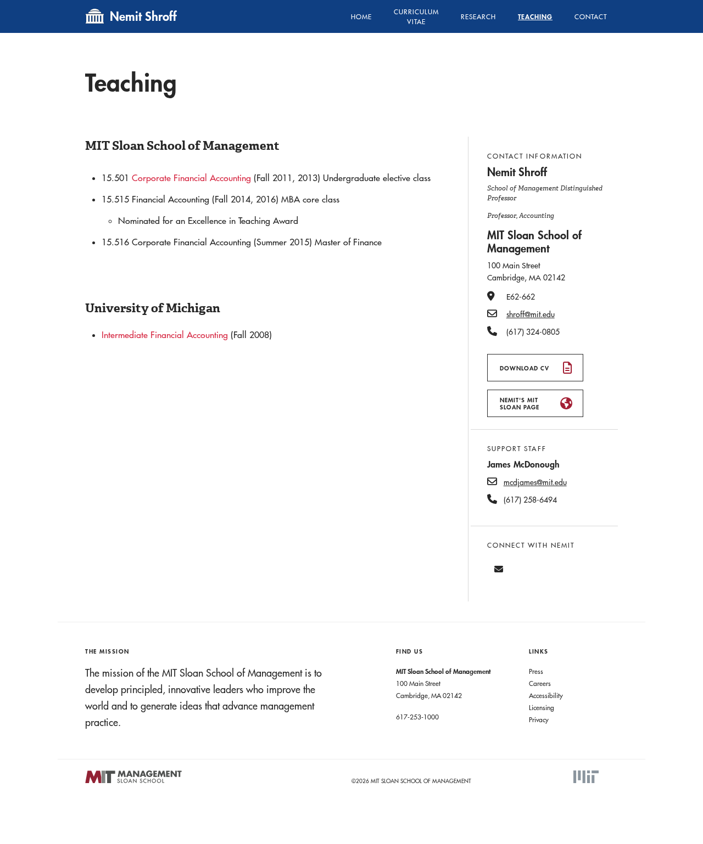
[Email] (498, 569)
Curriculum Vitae (416, 16)
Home (361, 16)
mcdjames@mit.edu (535, 482)
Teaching (535, 16)
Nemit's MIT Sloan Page (519, 403)
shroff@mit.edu (530, 314)
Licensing (541, 707)
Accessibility (546, 695)
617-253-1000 (417, 716)
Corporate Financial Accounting (193, 177)
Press (536, 671)
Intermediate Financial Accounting (165, 334)
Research (478, 16)
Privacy (539, 719)
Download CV (524, 368)
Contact (590, 16)
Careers (540, 683)
